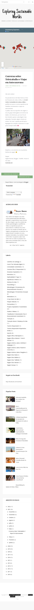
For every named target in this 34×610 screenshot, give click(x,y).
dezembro (12, 512)
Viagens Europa (11, 365)
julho (10, 523)
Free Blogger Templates (14, 594)
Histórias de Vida (11, 282)
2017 (9, 554)
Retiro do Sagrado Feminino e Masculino (22, 439)
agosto (11, 520)
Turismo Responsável (13, 326)
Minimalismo (10, 296)
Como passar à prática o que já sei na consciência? (22, 478)
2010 (9, 574)
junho (10, 526)
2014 (9, 563)
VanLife (9, 333)
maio (10, 529)
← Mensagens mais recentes (10, 174)
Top (17, 599)
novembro (12, 514)
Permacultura (10, 304)
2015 (9, 560)
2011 (9, 571)
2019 (9, 549)
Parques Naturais (11, 301)
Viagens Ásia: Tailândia (13, 360)
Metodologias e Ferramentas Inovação (17, 292)
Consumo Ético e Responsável (15, 269)
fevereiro (11, 540)
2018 (9, 552)
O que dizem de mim (13, 299)
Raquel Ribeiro (21, 211)
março (11, 537)
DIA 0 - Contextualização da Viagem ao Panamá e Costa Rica (22, 409)
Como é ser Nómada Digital (12, 85)
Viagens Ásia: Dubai (12, 355)
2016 (9, 557)
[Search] (32, 2)
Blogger (26, 182)
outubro (11, 517)
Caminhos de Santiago (13, 261)
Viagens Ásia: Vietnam (13, 362)
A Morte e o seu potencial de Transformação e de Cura (21, 450)
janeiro (11, 542)
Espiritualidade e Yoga (13, 277)
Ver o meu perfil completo (17, 245)
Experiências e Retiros (13, 279)
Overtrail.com (9, 163)
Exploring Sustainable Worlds (17, 14)
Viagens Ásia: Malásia (12, 357)
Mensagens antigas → (25, 176)
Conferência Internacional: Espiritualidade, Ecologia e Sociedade (21, 430)
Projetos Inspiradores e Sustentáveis (17, 307)
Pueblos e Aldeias (12, 311)
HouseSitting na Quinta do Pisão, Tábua (15, 486)
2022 (9, 506)
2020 (9, 546)
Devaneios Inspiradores (13, 272)
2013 (9, 566)
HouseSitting (10, 284)
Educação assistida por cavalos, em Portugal (21, 399)
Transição (9, 318)
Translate (18, 194)
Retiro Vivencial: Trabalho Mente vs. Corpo (21, 460)
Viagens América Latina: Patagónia (16, 352)
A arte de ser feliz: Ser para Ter (22, 468)
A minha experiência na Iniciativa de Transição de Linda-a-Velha (22, 420)
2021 (9, 509)
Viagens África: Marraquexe (14, 335)
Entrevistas (10, 274)
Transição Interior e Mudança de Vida (17, 321)
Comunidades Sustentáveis (14, 267)
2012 (9, 569)
